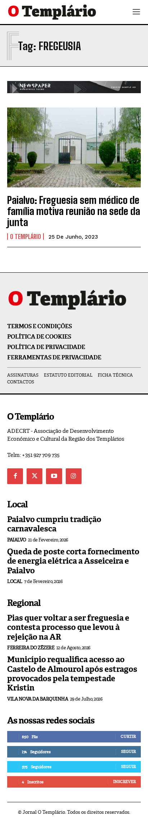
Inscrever (124, 781)
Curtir (128, 736)
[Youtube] (54, 476)
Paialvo (16, 540)
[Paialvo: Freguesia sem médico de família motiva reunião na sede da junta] (74, 147)
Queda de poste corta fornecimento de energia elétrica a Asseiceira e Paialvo (73, 561)
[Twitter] (34, 476)
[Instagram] (74, 476)
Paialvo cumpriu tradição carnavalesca (54, 524)
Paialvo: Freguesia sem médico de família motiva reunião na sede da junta (73, 211)
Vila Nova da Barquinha (37, 699)
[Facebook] (15, 476)
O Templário (25, 236)
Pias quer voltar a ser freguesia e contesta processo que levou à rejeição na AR (68, 627)
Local (14, 581)
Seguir (128, 751)
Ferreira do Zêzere (30, 648)
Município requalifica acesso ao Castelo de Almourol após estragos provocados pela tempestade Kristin (72, 673)
